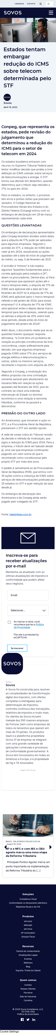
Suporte (31, 4)
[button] (18, 776)
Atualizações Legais (28, 955)
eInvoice (28, 921)
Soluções (28, 894)
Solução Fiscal (28, 936)
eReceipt (28, 925)
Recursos (28, 946)
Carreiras (19, 4)
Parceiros (28, 992)
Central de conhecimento (28, 951)
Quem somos (28, 980)
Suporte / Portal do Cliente (28, 970)
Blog (28, 966)
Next (51, 847)
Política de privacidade (28, 1014)
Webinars (28, 962)
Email (28, 592)
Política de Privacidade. (29, 626)
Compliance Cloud (28, 899)
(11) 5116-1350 (28, 1011)
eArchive (28, 929)
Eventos (28, 959)
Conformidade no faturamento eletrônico (28, 903)
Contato (28, 985)
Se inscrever (17, 648)
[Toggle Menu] (41, 4)
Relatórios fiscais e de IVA (28, 906)
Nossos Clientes (28, 988)
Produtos (28, 916)
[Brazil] (49, 3)
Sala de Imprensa (28, 996)
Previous (4, 847)
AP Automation (28, 933)
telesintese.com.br (21, 514)
